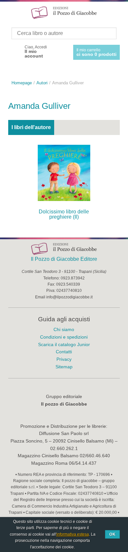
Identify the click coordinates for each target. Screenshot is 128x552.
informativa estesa (72, 534)
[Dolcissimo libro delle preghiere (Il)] (64, 173)
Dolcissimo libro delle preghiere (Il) (64, 214)
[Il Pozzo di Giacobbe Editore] (64, 12)
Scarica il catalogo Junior (64, 344)
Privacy (64, 359)
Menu (9, 12)
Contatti (64, 351)
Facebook (14, 52)
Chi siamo (63, 329)
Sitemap (64, 366)
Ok (112, 534)
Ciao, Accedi (36, 51)
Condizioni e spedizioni (64, 337)
